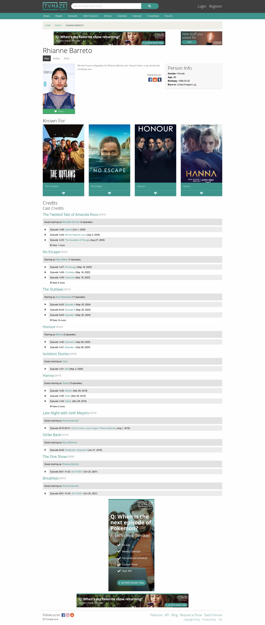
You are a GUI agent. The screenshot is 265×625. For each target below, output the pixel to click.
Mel (67, 368)
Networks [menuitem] (73, 15)
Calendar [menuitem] (137, 15)
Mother (68, 390)
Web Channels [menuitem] (90, 15)
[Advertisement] (109, 38)
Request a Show (191, 615)
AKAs (67, 58)
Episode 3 (70, 314)
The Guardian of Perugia (77, 239)
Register (215, 6)
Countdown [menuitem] (153, 15)
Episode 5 (70, 304)
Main (46, 58)
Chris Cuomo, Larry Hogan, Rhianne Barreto (93, 428)
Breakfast (50, 478)
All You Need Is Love (75, 234)
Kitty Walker (62, 259)
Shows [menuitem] (46, 15)
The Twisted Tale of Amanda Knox (70, 214)
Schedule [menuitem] (122, 15)
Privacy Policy (209, 620)
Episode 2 (70, 341)
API (167, 615)
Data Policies (213, 615)
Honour (141, 186)
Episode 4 (70, 309)
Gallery (56, 58)
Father (68, 401)
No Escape (96, 186)
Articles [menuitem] (107, 15)
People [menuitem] (58, 15)
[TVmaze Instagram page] (67, 615)
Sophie (65, 383)
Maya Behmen (69, 442)
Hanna (186, 186)
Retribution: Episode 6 (76, 449)
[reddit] (155, 80)
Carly (65, 361)
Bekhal (59, 334)
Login (202, 6)
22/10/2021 (77, 471)
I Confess (70, 272)
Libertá (68, 229)
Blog (174, 615)
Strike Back (52, 434)
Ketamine (70, 277)
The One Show (55, 456)
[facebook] (150, 80)
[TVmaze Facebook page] (63, 615)
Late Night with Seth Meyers (66, 413)
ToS (220, 620)
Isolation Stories (56, 353)
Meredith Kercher (71, 221)
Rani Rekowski (63, 296)
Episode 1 (70, 347)
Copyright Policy (192, 620)
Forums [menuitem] (169, 15)
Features (156, 615)
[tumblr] (159, 80)
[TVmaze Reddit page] (72, 615)
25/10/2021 (77, 493)
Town (67, 395)
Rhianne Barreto (70, 420)
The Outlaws (51, 186)
